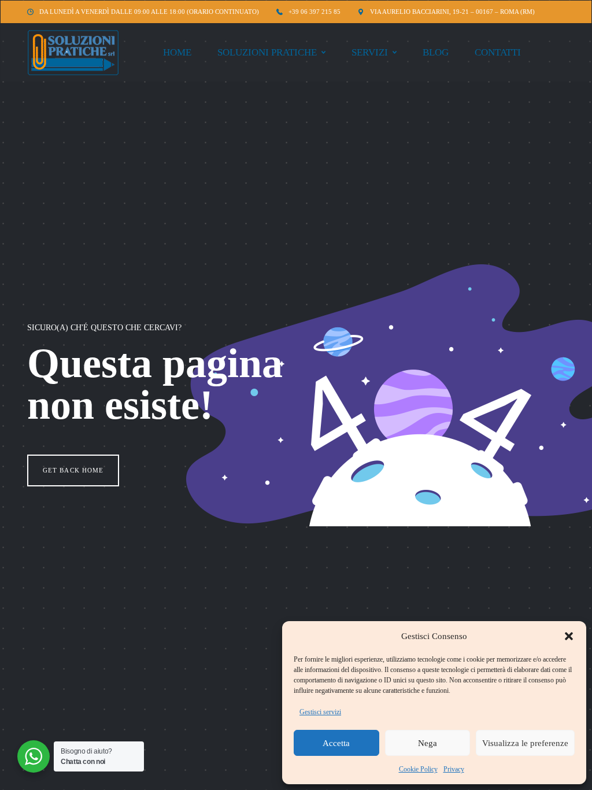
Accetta (336, 743)
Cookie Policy (418, 769)
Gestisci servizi (320, 712)
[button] (569, 636)
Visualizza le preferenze (525, 743)
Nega (427, 743)
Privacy (453, 769)
